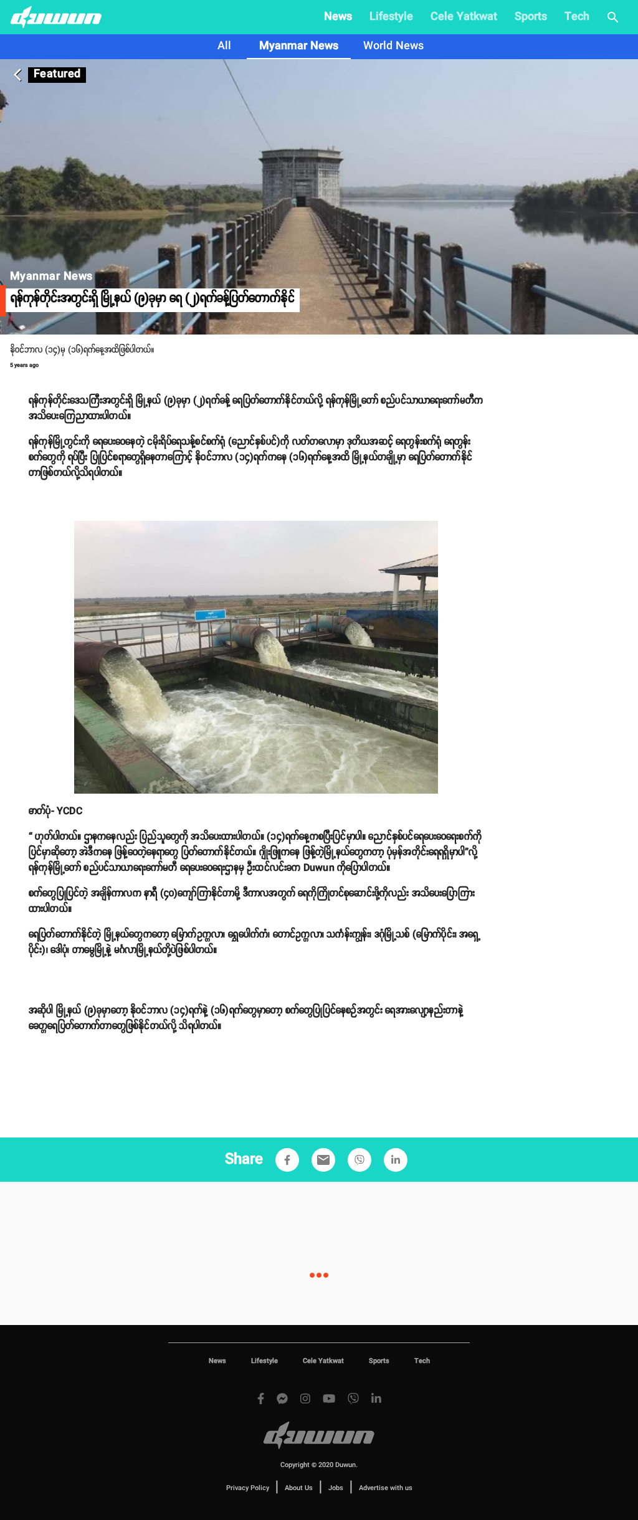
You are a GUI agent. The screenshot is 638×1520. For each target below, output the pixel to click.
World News (393, 46)
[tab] (224, 46)
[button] (287, 1160)
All (224, 46)
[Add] (287, 1160)
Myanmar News (298, 46)
